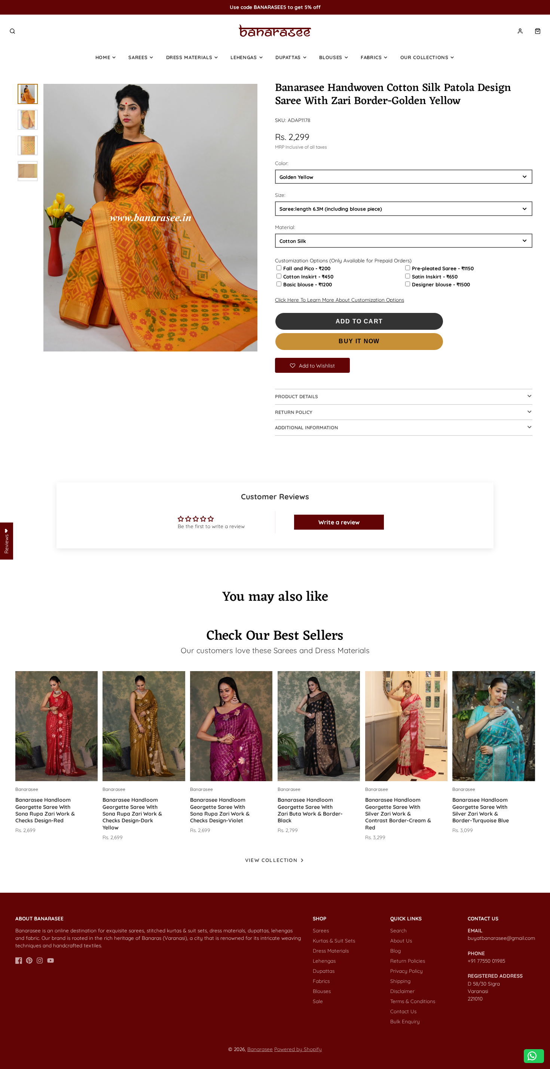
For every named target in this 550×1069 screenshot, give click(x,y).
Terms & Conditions (412, 1001)
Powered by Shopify (298, 1049)
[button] (312, 365)
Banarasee (260, 1049)
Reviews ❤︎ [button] (6, 541)
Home (102, 57)
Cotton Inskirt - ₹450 (308, 276)
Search (398, 930)
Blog (395, 950)
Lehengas (243, 57)
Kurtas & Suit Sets (334, 940)
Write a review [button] (339, 522)
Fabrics (371, 57)
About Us (401, 940)
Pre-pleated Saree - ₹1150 (443, 268)
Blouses (330, 57)
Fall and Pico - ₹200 (306, 268)
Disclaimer (402, 991)
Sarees (137, 57)
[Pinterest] (29, 960)
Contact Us (403, 1011)
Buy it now (359, 341)
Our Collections (424, 57)
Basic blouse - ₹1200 (307, 284)
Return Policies (407, 960)
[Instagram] (39, 960)
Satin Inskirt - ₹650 (435, 276)
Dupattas (288, 57)
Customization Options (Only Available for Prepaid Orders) (343, 260)
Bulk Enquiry (405, 1021)
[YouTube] (50, 960)
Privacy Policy (406, 971)
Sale (318, 1001)
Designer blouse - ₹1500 (441, 284)
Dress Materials (189, 57)
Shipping (400, 981)
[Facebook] (18, 960)
